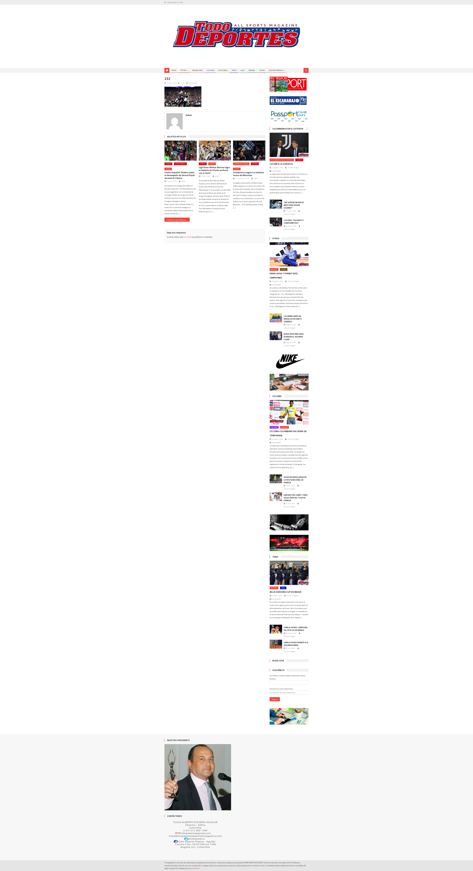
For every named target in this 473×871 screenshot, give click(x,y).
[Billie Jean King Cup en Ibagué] (289, 573)
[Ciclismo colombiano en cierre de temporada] (289, 412)
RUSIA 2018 (278, 660)
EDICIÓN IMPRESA (276, 70)
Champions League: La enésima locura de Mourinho (248, 174)
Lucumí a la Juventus (281, 164)
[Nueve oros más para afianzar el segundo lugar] (276, 335)
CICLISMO (210, 70)
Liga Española (180, 164)
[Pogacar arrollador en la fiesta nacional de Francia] (276, 478)
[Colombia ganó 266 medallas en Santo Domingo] (276, 317)
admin (182, 83)
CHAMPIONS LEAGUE (241, 164)
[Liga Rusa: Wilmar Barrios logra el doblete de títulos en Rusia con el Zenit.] (215, 151)
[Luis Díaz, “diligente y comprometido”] (276, 222)
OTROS (262, 70)
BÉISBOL (252, 70)
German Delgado (293, 167)
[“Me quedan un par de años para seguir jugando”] (276, 204)
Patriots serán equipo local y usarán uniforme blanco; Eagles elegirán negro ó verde (179, 219)
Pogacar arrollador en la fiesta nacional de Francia (295, 480)
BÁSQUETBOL (197, 70)
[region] (236, 34)
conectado (188, 237)
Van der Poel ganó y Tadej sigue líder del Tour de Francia (296, 498)
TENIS (234, 70)
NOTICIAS (274, 269)
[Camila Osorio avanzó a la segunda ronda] (276, 644)
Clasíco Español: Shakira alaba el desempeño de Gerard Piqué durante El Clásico (179, 175)
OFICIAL (168, 169)
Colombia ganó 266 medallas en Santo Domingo (293, 319)
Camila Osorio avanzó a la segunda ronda (296, 644)
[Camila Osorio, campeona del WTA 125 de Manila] (276, 629)
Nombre (273, 678)
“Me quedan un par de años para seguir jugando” (294, 205)
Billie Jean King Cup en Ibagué (286, 592)
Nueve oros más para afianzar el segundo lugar (294, 337)
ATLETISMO (222, 70)
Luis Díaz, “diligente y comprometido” (294, 221)
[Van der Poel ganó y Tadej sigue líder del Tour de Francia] (276, 496)
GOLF (243, 70)
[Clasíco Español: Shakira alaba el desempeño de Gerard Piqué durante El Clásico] (180, 151)
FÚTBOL (183, 70)
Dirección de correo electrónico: (281, 688)
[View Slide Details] (236, 34)
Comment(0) (192, 83)
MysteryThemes (194, 868)
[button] (182, 96)
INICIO (173, 70)
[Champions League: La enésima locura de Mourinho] (249, 151)
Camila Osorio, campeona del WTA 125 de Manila (295, 629)
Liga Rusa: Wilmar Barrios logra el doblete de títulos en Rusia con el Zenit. (214, 170)
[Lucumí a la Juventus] (289, 145)
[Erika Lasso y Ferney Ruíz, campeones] (289, 254)
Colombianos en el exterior (287, 128)
